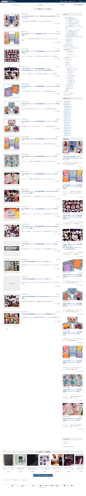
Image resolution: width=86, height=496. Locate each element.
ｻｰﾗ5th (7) (68, 41)
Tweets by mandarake (68, 446)
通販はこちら (43, 475)
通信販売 (41, 4)
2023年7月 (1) (67, 117)
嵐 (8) (67, 61)
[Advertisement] (73, 435)
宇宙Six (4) (70, 72)
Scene (65, 443)
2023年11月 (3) (67, 116)
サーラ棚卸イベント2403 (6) (73, 30)
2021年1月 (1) (67, 125)
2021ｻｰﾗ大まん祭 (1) (69, 46)
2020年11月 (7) (67, 128)
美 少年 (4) (70, 78)
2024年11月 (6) (67, 107)
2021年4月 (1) (67, 124)
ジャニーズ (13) (68, 59)
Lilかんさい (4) (71, 83)
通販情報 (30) (67, 49)
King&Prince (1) (68, 44)
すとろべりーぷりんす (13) (70, 48)
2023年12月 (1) (67, 114)
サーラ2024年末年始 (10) (72, 23)
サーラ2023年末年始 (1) (72, 31)
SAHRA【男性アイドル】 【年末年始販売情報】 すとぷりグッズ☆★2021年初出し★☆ (72, 276)
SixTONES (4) (69, 85)
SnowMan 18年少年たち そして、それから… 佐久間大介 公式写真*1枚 (69, 468)
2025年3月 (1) (67, 104)
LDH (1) (66, 91)
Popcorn (66, 442)
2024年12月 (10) (68, 106)
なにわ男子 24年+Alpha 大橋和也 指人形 (20, 468)
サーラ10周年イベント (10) (72, 20)
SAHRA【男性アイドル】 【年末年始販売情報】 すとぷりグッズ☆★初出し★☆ (72, 333)
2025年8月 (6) (67, 101)
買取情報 (62, 4)
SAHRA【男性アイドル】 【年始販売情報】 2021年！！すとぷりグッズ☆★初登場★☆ (72, 186)
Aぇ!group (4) (71, 70)
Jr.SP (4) (70, 74)
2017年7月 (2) (67, 135)
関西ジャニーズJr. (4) (73, 69)
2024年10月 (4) (67, 109)
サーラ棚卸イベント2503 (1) (73, 22)
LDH (7, 329)
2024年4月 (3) (67, 111)
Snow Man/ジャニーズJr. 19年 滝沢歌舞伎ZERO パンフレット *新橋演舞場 (32, 468)
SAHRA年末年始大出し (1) (72, 35)
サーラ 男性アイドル (16, 4)
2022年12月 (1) (67, 120)
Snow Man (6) (69, 86)
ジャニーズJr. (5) (70, 67)
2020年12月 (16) (68, 127)
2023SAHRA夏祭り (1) (71, 33)
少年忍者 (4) (71, 82)
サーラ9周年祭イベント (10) (73, 25)
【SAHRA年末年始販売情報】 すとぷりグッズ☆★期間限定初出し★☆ (39, 314)
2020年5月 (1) (67, 132)
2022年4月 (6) (67, 122)
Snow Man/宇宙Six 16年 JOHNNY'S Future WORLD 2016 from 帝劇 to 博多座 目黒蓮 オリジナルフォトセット (57, 468)
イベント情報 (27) (68, 17)
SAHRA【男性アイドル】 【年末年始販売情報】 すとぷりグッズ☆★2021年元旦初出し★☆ (72, 217)
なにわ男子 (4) (71, 80)
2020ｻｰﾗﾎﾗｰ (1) (69, 43)
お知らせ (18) (67, 95)
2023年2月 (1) (67, 119)
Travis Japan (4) (72, 75)
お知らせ (58, 14)
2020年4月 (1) (67, 133)
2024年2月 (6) (67, 112)
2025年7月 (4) (67, 103)
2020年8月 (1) (67, 130)
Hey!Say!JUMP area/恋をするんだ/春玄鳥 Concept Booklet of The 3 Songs (45, 468)
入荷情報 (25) (67, 57)
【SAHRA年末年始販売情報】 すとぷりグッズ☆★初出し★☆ (37, 261)
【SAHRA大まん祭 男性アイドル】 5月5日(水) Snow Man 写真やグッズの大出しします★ (72, 158)
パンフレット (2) (72, 56)
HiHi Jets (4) (71, 77)
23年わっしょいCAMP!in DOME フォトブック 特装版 (8, 468)
